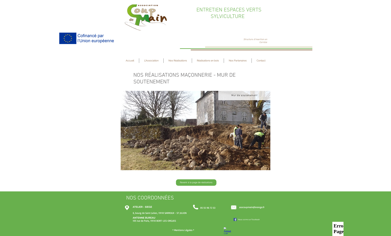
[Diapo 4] (195, 166)
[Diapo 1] (187, 166)
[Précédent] (125, 130)
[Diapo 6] (203, 166)
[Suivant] (265, 130)
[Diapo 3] (191, 166)
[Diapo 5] (199, 166)
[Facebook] (235, 219)
